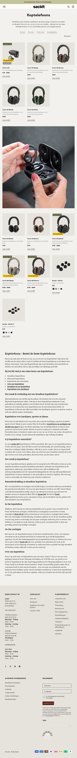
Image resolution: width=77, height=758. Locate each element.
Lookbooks (58, 630)
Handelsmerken (10, 699)
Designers (33, 602)
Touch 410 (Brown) (57, 68)
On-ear (31, 32)
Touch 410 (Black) (7, 110)
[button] (57, 735)
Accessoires (52, 32)
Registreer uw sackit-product (37, 606)
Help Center (59, 602)
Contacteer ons (60, 599)
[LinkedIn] (19, 666)
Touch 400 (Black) (57, 239)
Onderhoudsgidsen (62, 618)
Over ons (33, 599)
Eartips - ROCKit (57, 280)
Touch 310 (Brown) (33, 239)
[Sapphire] (61, 289)
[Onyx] (53, 289)
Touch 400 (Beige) (8, 280)
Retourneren (59, 608)
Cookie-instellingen (12, 696)
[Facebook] (5, 666)
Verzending (59, 605)
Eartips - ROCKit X (8, 324)
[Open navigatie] (4, 6)
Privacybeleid (10, 686)
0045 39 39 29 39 (10, 617)
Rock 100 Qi (19, 514)
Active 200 (5, 68)
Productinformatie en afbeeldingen (62, 626)
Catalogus (58, 622)
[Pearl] (58, 289)
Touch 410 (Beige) (32, 68)
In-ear (22, 32)
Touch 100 (23, 542)
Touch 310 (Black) (7, 239)
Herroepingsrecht (61, 612)
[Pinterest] (15, 666)
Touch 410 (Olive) (32, 110)
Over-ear (40, 32)
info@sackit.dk (10, 645)
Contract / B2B (35, 611)
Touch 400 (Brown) (33, 280)
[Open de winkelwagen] (73, 6)
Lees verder (6, 76)
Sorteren (67, 36)
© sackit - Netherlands (12, 752)
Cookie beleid (9, 693)
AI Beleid (8, 689)
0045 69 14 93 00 (10, 635)
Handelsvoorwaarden (12, 683)
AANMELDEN (48, 703)
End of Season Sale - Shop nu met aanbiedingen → (38, 2)
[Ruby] (56, 289)
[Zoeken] (68, 7)
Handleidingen (60, 615)
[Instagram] (10, 666)
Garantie (58, 634)
